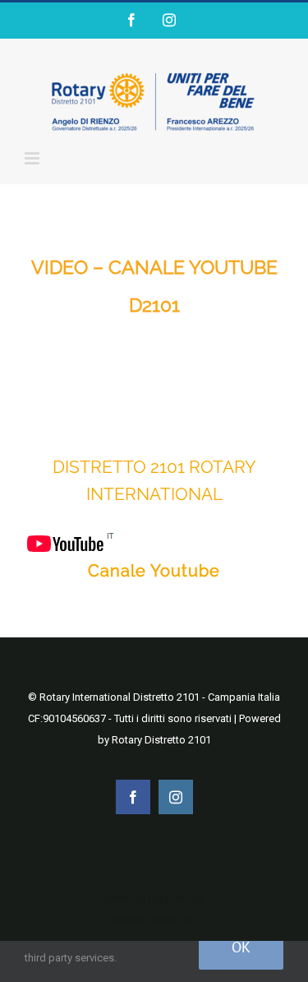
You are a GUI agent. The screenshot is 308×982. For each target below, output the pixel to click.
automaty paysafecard (154, 899)
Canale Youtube (154, 571)
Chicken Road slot (154, 920)
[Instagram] (169, 19)
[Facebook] (131, 19)
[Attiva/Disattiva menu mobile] (33, 158)
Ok (241, 947)
